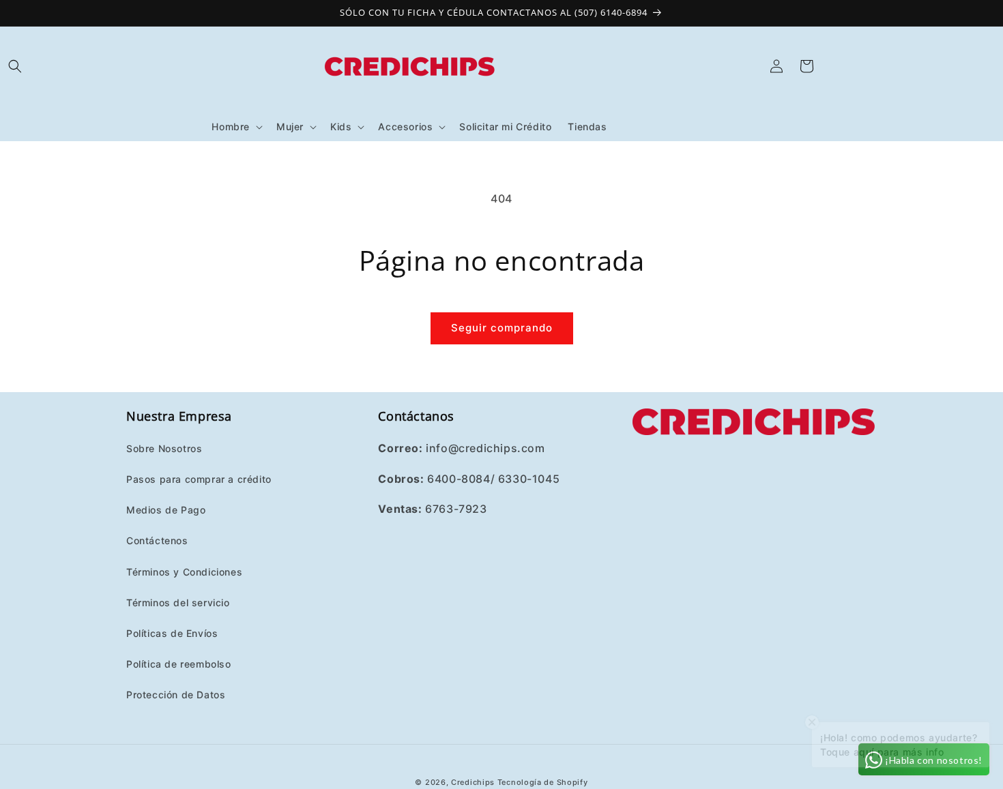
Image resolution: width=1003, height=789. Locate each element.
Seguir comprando (502, 327)
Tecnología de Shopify (542, 782)
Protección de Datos (175, 694)
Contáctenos (157, 540)
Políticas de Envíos (172, 632)
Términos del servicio (178, 602)
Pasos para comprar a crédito (199, 478)
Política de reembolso (178, 663)
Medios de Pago (165, 509)
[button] (15, 66)
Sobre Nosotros (164, 447)
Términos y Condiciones (184, 571)
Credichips (473, 782)
